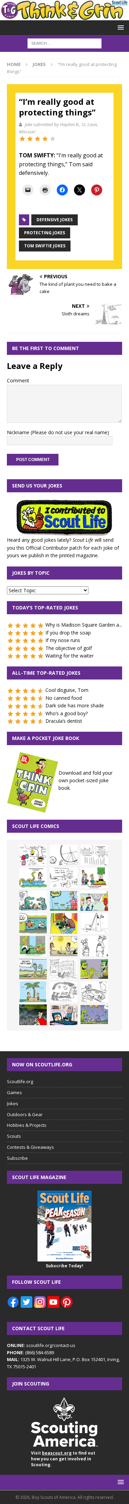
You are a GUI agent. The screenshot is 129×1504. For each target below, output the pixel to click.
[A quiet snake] (33, 969)
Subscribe (17, 1158)
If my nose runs (62, 640)
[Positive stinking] (63, 969)
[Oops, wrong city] (33, 900)
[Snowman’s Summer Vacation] (63, 877)
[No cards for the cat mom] (63, 1014)
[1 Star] (22, 138)
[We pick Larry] (94, 877)
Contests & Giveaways (30, 1147)
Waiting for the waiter (69, 655)
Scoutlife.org (20, 1081)
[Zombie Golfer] (63, 900)
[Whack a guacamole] (63, 923)
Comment (18, 380)
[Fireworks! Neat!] (94, 1014)
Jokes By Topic (31, 573)
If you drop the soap (68, 632)
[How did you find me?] (33, 946)
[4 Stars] (45, 138)
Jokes (12, 1103)
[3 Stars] (37, 138)
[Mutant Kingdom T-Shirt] (94, 946)
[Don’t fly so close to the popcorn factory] (94, 900)
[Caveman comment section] (63, 991)
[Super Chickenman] (33, 1014)
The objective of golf (68, 648)
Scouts (14, 1136)
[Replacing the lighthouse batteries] (94, 923)
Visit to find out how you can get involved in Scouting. (63, 1459)
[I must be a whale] (33, 923)
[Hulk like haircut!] (94, 969)
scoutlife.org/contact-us (41, 1345)
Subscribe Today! (64, 1266)
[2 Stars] (29, 138)
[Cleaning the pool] (33, 877)
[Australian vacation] (94, 855)
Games (14, 1092)
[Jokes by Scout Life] (64, 16)
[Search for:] (64, 43)
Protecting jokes (44, 233)
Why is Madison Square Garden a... (83, 624)
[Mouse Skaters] (94, 991)
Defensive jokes (54, 220)
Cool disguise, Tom (66, 690)
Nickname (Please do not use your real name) (58, 432)
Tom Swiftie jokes (44, 246)
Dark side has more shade (74, 705)
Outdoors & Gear (25, 1114)
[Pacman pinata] (33, 855)
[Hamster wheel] (63, 855)
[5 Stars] (52, 138)
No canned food (63, 698)
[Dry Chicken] (63, 946)
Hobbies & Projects (26, 1125)
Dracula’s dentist (63, 721)
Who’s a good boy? (66, 713)
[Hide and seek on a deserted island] (33, 991)
